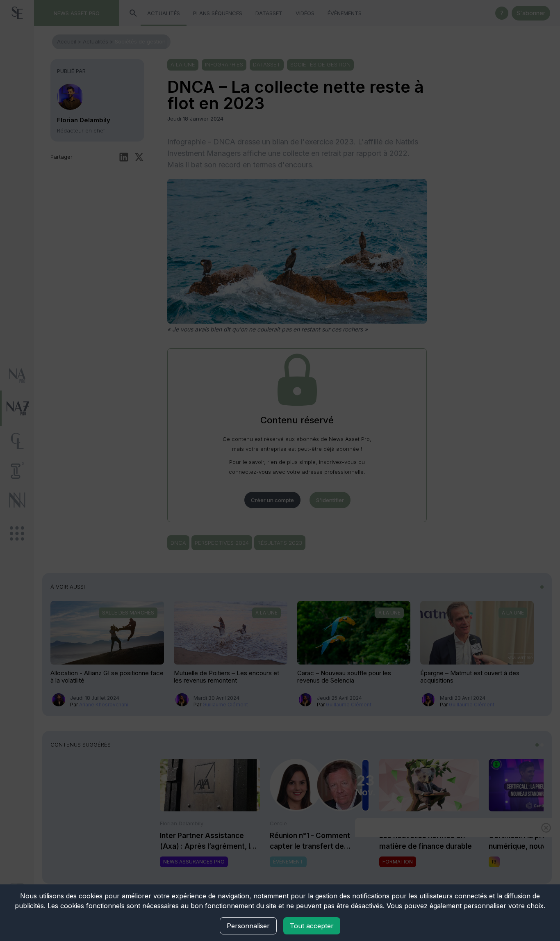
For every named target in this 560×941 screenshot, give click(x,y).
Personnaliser (248, 926)
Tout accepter (312, 926)
